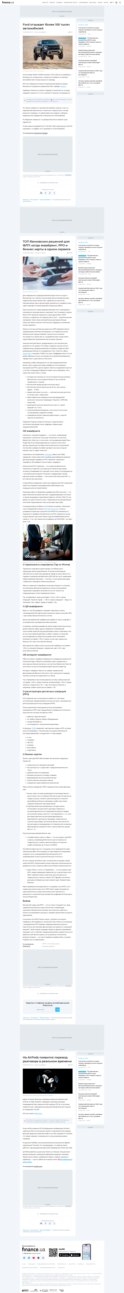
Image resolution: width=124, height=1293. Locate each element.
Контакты (61, 1267)
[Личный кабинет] (116, 2)
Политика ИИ (61, 1264)
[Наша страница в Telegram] (24, 1258)
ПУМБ (33, 728)
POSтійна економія (51, 509)
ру (113, 2)
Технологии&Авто (40, 32)
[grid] (62, 721)
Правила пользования (30, 1267)
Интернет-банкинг (48, 946)
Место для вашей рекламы (62, 11)
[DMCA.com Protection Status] (25, 1292)
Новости (45, 2)
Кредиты (59, 2)
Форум (106, 2)
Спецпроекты (90, 1264)
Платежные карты (53, 944)
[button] (57, 1009)
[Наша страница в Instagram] (43, 1258)
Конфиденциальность (48, 1267)
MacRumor (38, 1113)
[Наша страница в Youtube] (33, 1258)
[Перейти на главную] (8, 2)
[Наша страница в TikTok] (38, 1258)
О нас (24, 1264)
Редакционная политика (46, 1264)
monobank (48, 455)
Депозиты (92, 2)
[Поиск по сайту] (120, 2)
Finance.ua (26, 199)
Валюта (52, 2)
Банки (100, 2)
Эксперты (72, 1264)
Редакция (31, 1264)
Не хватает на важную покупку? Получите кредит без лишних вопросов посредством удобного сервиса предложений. (47, 1121)
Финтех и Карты (40, 253)
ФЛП (44, 944)
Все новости (34, 199)
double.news (38, 1166)
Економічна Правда (41, 133)
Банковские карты (70, 2)
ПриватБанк (27, 354)
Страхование (83, 2)
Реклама (81, 1264)
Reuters (63, 86)
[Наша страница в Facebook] (29, 1258)
